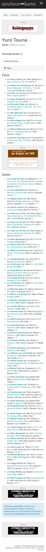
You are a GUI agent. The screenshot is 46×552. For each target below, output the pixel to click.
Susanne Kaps (16, 311)
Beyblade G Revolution (16, 261)
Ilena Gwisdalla (17, 190)
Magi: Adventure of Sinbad (28, 201)
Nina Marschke (16, 112)
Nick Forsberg (16, 478)
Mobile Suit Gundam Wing (17, 421)
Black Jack (13, 441)
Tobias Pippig (16, 427)
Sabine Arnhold (17, 438)
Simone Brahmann (18, 348)
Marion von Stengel (18, 294)
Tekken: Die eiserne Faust (17, 115)
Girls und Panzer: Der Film (17, 81)
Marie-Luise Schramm (19, 250)
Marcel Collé (15, 368)
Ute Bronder (15, 264)
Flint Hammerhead (14, 314)
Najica (11, 296)
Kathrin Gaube (16, 360)
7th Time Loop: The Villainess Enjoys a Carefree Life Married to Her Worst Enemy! (25, 181)
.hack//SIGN (38, 283)
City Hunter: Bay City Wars (19, 140)
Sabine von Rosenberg (20, 85)
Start (6, 15)
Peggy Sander (16, 463)
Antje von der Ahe (18, 93)
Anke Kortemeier (17, 325)
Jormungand (12, 209)
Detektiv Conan (13, 394)
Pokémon (11, 327)
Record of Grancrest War (17, 192)
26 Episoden (20, 285)
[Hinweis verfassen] (30, 39)
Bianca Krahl (16, 319)
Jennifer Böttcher (18, 306)
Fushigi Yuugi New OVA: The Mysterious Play (25, 363)
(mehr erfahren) (20, 45)
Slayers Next (20, 379)
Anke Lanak (15, 447)
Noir (8, 291)
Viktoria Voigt (16, 392)
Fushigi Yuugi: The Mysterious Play (21, 387)
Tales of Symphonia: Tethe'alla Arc (21, 224)
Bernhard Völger (17, 104)
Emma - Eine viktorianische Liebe (24, 245)
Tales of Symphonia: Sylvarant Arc (21, 233)
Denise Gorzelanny (18, 137)
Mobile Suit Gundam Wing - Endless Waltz (24, 121)
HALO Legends (13, 95)
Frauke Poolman (17, 178)
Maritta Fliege (16, 418)
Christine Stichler (18, 340)
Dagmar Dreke (16, 198)
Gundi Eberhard (17, 405)
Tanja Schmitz (16, 270)
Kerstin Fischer (17, 207)
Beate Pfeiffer (16, 471)
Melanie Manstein (18, 129)
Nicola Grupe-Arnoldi (19, 332)
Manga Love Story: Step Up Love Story (23, 272)
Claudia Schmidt (17, 259)
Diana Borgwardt (17, 99)
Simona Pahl (15, 244)
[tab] (23, 68)
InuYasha (11, 302)
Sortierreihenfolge (11, 61)
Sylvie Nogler (16, 120)
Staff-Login (40, 550)
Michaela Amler (17, 289)
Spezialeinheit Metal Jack (17, 465)
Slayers (19, 403)
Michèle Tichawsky (18, 300)
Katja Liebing (16, 79)
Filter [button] (8, 68)
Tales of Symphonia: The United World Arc (24, 216)
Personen (14, 15)
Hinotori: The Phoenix (16, 253)
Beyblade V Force (14, 280)
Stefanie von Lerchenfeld (21, 353)
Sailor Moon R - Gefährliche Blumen (25, 130)
